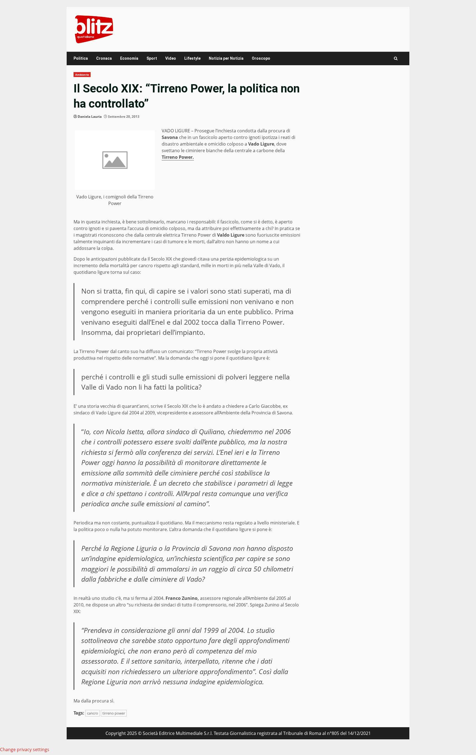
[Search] (395, 58)
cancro (92, 713)
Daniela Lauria (90, 116)
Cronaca (104, 58)
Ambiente (82, 74)
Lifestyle (192, 58)
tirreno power (113, 713)
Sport (152, 58)
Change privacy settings (24, 749)
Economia (129, 58)
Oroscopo (261, 58)
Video (170, 58)
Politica (81, 58)
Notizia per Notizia (226, 58)
